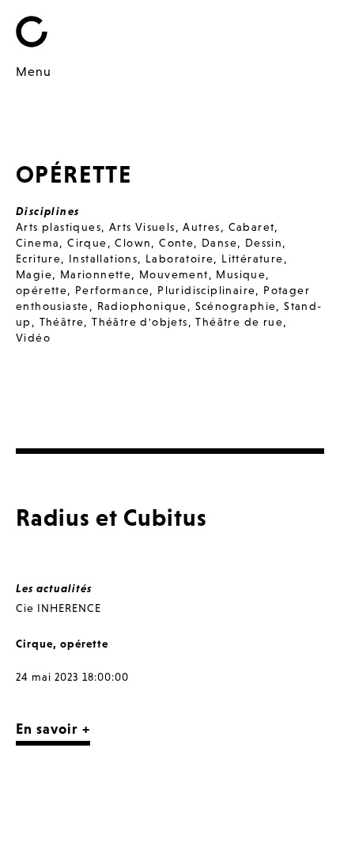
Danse (219, 242)
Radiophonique (142, 306)
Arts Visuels (142, 227)
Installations (103, 258)
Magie (34, 274)
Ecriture (38, 258)
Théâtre (62, 321)
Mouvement (174, 274)
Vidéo (33, 337)
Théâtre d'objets (139, 321)
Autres (201, 227)
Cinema (37, 242)
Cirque (87, 242)
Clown (133, 242)
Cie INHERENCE (58, 608)
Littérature (252, 258)
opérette (41, 290)
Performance (112, 290)
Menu (33, 71)
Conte (176, 242)
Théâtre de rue (239, 321)
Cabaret (252, 227)
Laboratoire (179, 258)
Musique (241, 274)
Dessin (263, 242)
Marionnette (95, 274)
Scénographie (236, 306)
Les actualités (54, 588)
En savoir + (53, 728)
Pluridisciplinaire (206, 290)
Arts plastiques (58, 227)
